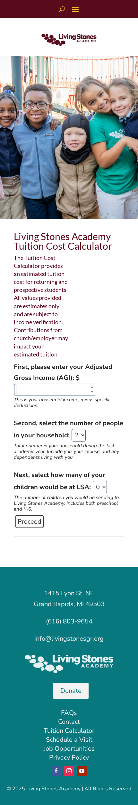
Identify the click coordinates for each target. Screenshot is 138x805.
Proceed (29, 521)
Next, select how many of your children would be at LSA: (66, 491)
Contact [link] (69, 721)
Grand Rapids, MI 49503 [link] (69, 604)
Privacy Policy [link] (69, 757)
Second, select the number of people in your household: (68, 439)
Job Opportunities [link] (69, 748)
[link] (69, 44)
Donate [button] (71, 690)
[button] (75, 9)
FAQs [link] (69, 712)
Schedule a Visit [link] (69, 739)
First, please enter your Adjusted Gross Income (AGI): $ (63, 385)
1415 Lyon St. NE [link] (69, 593)
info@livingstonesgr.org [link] (69, 638)
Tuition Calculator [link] (69, 730)
